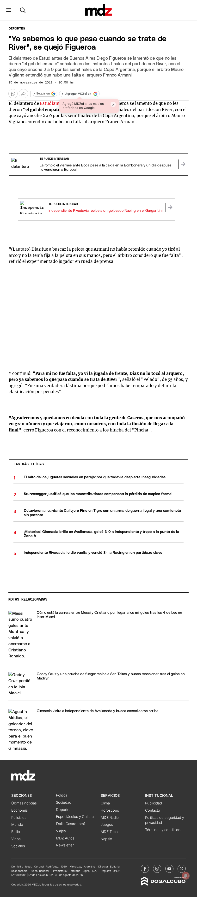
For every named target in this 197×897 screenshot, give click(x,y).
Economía (19, 810)
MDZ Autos (65, 838)
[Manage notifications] (186, 875)
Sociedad (63, 802)
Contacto (152, 810)
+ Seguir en (42, 93)
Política (61, 795)
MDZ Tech (109, 832)
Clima (105, 803)
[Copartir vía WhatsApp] (13, 93)
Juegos (107, 824)
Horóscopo (110, 810)
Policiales (18, 817)
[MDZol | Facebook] (145, 869)
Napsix (106, 839)
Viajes (61, 831)
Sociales (18, 846)
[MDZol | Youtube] (169, 869)
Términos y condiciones (165, 830)
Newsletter (65, 845)
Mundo (17, 824)
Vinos (16, 839)
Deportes (17, 28)
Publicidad (153, 803)
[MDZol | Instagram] (157, 869)
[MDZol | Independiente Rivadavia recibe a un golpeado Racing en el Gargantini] (170, 207)
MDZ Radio (110, 817)
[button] (8, 10)
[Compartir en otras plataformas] (23, 93)
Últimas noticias (24, 803)
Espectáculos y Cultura (75, 816)
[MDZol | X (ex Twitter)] (181, 869)
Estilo (15, 832)
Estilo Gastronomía (71, 824)
